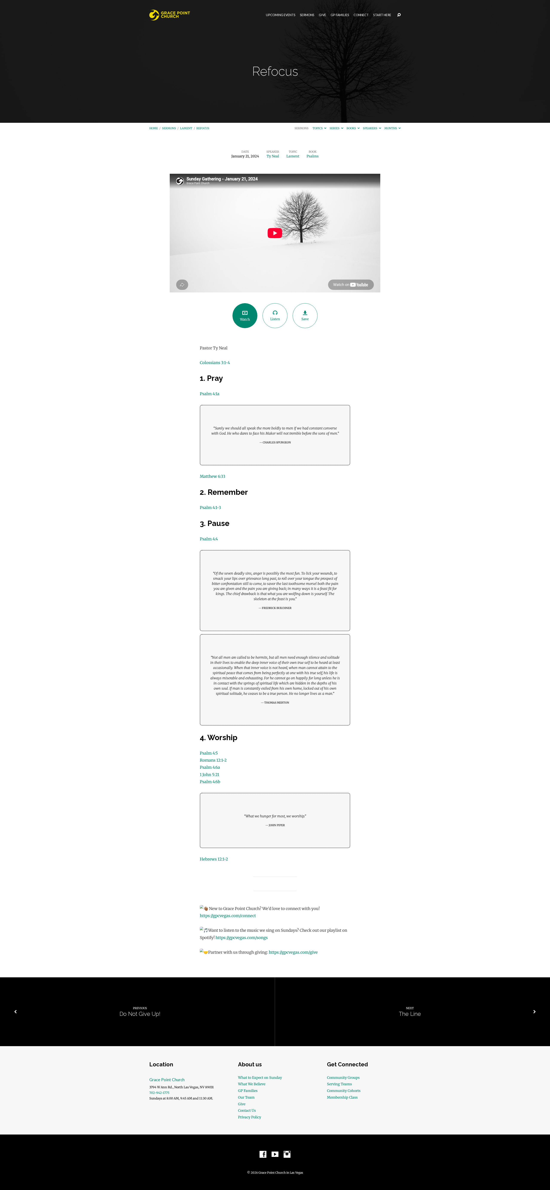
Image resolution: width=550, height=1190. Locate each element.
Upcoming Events (280, 15)
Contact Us (247, 1110)
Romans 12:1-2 (213, 760)
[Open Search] (399, 15)
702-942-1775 (159, 1093)
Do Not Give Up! (139, 1014)
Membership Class (342, 1097)
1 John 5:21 (209, 774)
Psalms (313, 156)
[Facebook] (263, 1154)
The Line (410, 1014)
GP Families (340, 15)
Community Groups (343, 1077)
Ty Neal (273, 156)
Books (352, 128)
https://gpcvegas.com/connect (228, 915)
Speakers (370, 128)
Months (391, 128)
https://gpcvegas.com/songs (241, 937)
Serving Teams (339, 1084)
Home (153, 128)
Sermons (307, 15)
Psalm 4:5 (209, 753)
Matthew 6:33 (212, 476)
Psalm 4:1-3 (210, 507)
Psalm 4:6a (210, 767)
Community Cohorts (344, 1091)
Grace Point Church (167, 1079)
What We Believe (251, 1084)
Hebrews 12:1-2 (214, 859)
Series (335, 128)
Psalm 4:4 (209, 539)
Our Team (246, 1097)
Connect (361, 15)
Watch (245, 319)
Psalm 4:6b (210, 781)
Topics (318, 128)
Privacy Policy (249, 1117)
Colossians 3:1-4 (215, 362)
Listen (275, 319)
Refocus (202, 128)
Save (305, 319)
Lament (186, 128)
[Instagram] (287, 1154)
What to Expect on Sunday (260, 1077)
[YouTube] (275, 1154)
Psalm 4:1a (209, 393)
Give (322, 15)
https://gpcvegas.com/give (293, 952)
